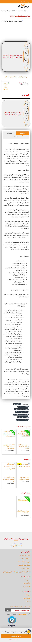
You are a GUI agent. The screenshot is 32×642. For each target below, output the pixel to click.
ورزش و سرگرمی (22, 10)
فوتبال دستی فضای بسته (21, 409)
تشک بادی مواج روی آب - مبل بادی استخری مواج (8, 446)
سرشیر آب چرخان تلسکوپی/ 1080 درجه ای (8, 479)
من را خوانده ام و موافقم (18, 614)
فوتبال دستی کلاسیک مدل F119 (23, 512)
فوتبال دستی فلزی (23, 406)
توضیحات (22, 133)
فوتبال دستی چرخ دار (22, 420)
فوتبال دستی (17, 404)
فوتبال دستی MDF (23, 417)
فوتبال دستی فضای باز (22, 412)
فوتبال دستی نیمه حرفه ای (21, 414)
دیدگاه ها (16, 136)
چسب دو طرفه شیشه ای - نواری (24, 478)
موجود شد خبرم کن (15, 636)
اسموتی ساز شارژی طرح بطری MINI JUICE (23, 446)
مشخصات (9, 133)
